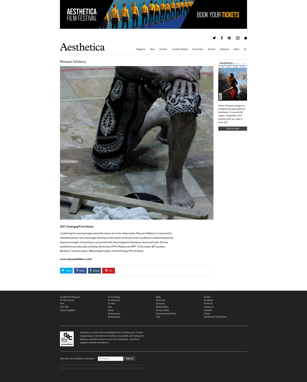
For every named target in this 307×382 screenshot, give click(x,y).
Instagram (209, 307)
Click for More (232, 128)
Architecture (114, 300)
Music (111, 310)
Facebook (208, 300)
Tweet (68, 271)
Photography (114, 317)
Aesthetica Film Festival (215, 317)
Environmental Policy (166, 313)
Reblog (95, 271)
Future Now (197, 49)
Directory (160, 303)
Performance (114, 313)
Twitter (207, 297)
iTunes (207, 313)
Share (82, 271)
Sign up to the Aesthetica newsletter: (77, 358)
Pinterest (208, 303)
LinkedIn (208, 310)
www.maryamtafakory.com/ (76, 259)
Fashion (111, 303)
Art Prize (163, 49)
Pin (110, 271)
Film (110, 307)
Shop (152, 49)
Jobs (158, 317)
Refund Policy (162, 307)
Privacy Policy (162, 310)
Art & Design (114, 297)
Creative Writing (180, 49)
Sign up (129, 358)
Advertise (224, 49)
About (236, 49)
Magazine (140, 49)
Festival (211, 49)
